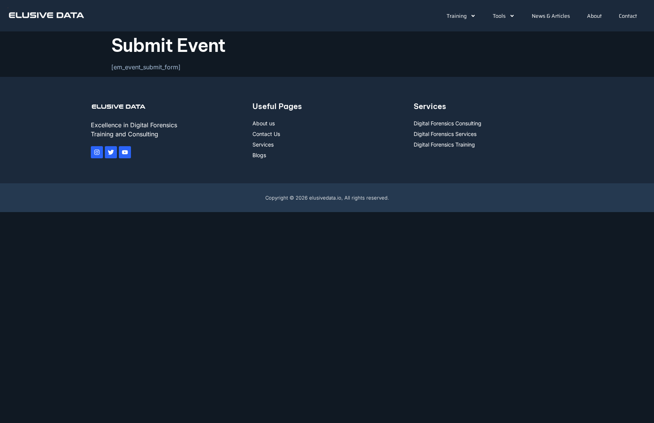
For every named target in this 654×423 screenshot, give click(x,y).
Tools (499, 16)
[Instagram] (97, 152)
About (594, 16)
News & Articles (551, 16)
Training (457, 16)
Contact (628, 16)
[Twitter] (111, 152)
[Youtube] (125, 152)
